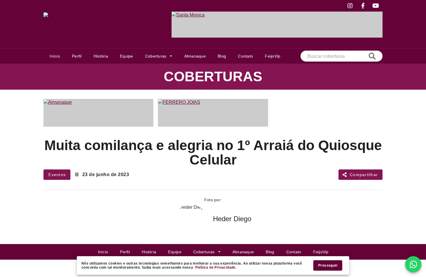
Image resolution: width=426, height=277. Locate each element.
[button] (158, 56)
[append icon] (372, 56)
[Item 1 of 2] (213, 113)
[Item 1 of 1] (277, 25)
